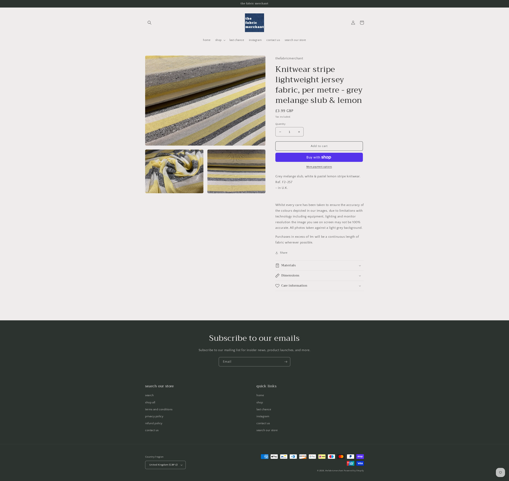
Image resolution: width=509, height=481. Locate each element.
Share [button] (284, 252)
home (260, 395)
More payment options (319, 166)
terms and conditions (159, 409)
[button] (149, 22)
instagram (262, 416)
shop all (150, 402)
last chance (263, 409)
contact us (152, 430)
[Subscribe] (285, 361)
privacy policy (154, 416)
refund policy (153, 423)
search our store (267, 430)
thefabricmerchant (334, 471)
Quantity (280, 124)
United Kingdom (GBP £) (163, 464)
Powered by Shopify (354, 471)
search (149, 395)
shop (259, 402)
